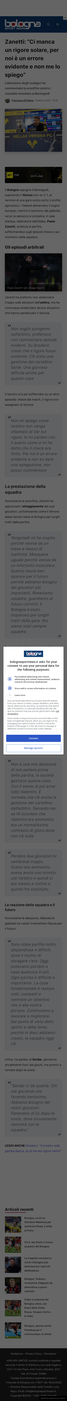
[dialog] (33, 701)
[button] (33, 695)
